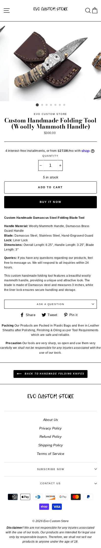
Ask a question (50, 304)
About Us (50, 420)
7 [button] (64, 105)
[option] (50, 61)
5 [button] (55, 105)
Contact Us (50, 483)
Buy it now (50, 201)
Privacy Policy (50, 428)
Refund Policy (50, 436)
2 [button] (42, 105)
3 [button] (47, 105)
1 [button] (37, 104)
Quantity (50, 155)
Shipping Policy (50, 445)
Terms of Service (50, 454)
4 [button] (51, 105)
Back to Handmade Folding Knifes (54, 374)
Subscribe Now (50, 469)
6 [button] (60, 105)
